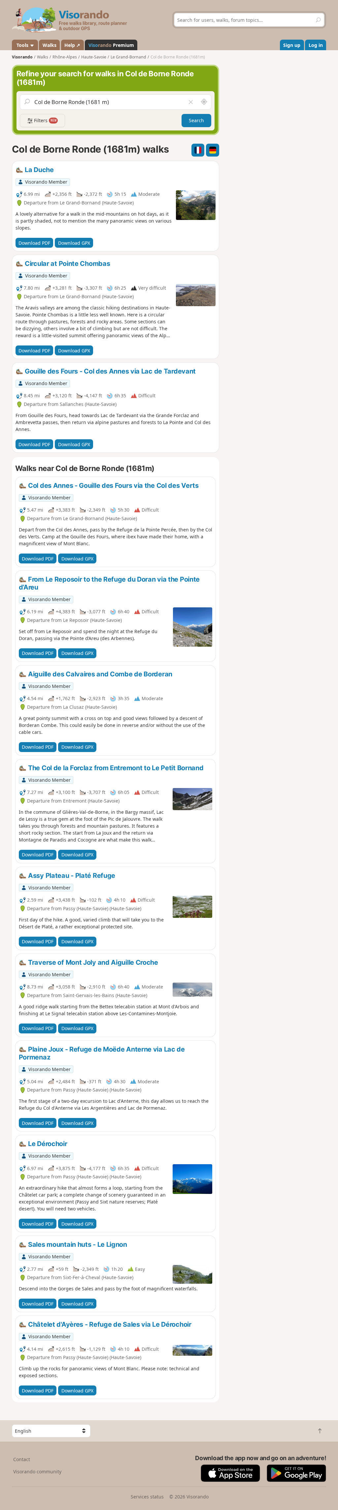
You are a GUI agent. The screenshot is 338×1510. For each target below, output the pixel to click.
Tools (22, 45)
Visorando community (37, 1471)
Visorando (22, 57)
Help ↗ (72, 45)
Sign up (291, 45)
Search (196, 120)
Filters (44, 120)
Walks (49, 45)
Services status (147, 1496)
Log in (316, 45)
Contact (21, 1459)
